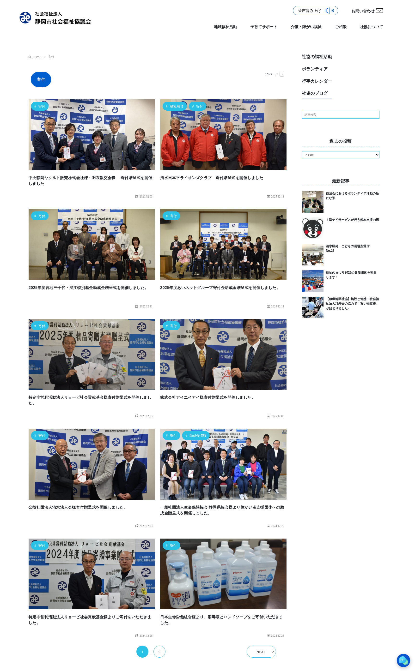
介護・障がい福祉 (306, 27)
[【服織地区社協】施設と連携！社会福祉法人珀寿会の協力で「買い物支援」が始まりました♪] (312, 307)
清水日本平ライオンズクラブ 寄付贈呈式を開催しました (211, 178)
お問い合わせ (363, 11)
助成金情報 (197, 436)
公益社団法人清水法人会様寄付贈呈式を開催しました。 (78, 507)
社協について (371, 27)
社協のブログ (315, 93)
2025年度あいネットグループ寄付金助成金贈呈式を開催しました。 (220, 288)
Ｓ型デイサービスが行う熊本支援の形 (352, 220)
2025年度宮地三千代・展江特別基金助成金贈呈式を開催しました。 (89, 288)
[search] (375, 114)
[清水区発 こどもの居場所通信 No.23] (312, 254)
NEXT (260, 652)
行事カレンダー (317, 81)
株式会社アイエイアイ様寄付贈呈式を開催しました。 (207, 397)
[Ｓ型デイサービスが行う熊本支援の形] (312, 228)
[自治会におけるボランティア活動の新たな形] (312, 202)
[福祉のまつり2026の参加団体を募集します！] (312, 281)
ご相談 (341, 27)
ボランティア (315, 68)
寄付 (41, 106)
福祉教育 (176, 106)
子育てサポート (263, 27)
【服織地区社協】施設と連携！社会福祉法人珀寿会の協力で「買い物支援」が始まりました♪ (352, 303)
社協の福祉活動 (317, 56)
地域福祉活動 (225, 27)
